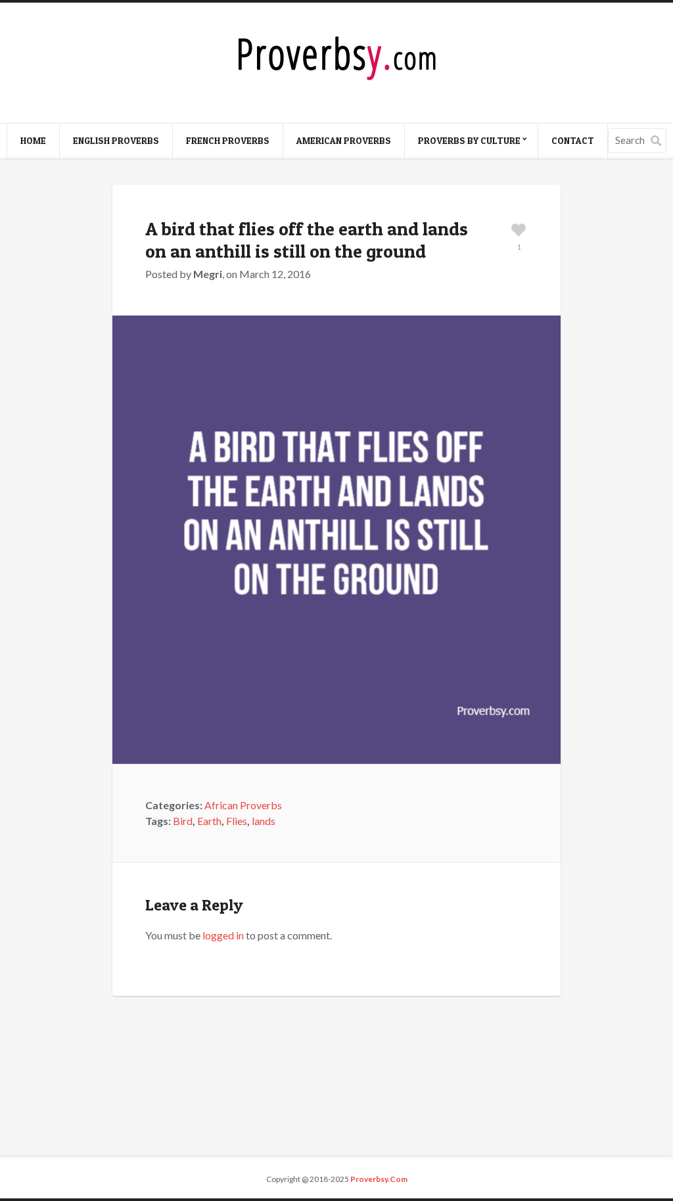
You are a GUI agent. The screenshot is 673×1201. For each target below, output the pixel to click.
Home (33, 140)
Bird (183, 820)
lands (263, 820)
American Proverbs (343, 140)
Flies (236, 820)
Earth (209, 820)
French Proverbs (227, 140)
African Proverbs (243, 805)
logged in (223, 935)
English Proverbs (116, 140)
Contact (572, 140)
